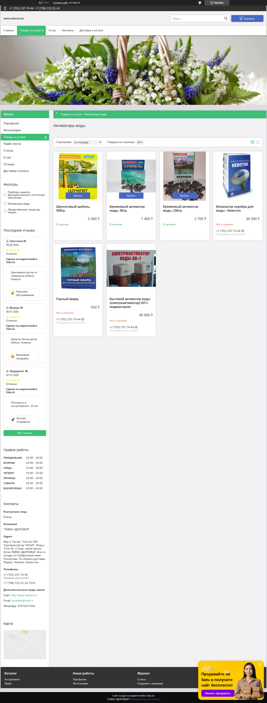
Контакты (68, 30)
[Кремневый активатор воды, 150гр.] (184, 176)
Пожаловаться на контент (145, 699)
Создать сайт (60, 2)
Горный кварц (67, 299)
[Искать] (225, 18)
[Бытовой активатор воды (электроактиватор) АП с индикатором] (131, 268)
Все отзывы (25, 432)
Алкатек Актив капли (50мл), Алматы (24, 341)
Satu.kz (151, 695)
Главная (9, 30)
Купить (78, 195)
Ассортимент (12, 679)
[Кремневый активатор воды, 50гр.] (131, 176)
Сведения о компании (150, 683)
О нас (52, 30)
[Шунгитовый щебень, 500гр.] (77, 176)
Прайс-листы (12, 143)
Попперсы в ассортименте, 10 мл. (25, 404)
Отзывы (9, 164)
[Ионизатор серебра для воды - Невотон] (237, 176)
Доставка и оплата (91, 30)
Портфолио (11, 123)
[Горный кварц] (77, 268)
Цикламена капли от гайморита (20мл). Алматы (24, 276)
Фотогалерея (12, 130)
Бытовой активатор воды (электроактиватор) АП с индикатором (130, 302)
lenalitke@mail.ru (22, 600)
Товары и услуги (30, 30)
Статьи (8, 150)
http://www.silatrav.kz (24, 595)
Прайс (8, 683)
